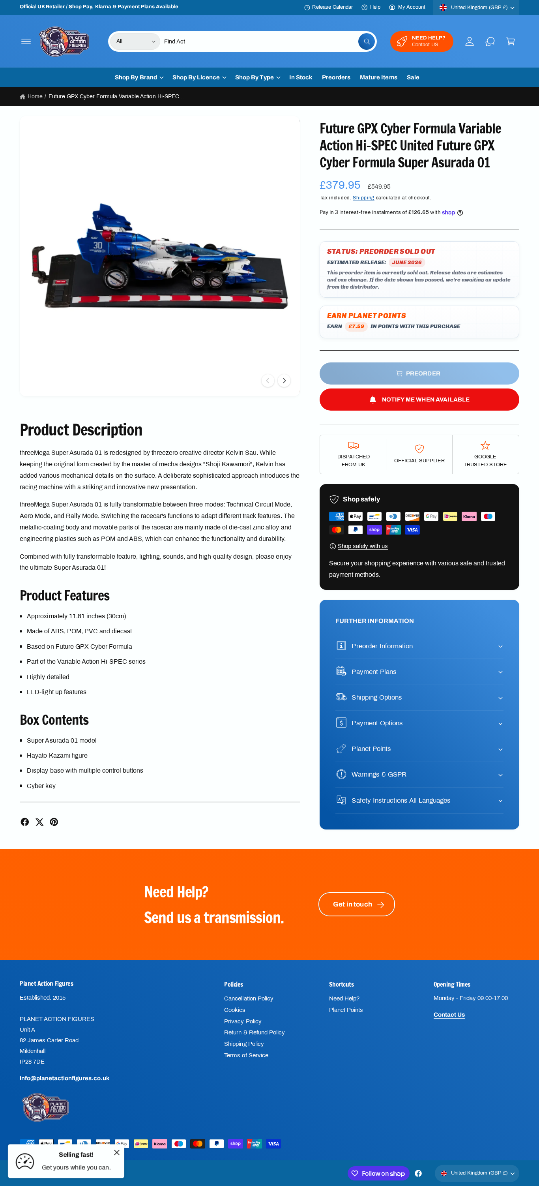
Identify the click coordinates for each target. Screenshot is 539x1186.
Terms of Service (246, 1055)
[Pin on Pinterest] (54, 822)
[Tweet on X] (39, 822)
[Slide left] (268, 380)
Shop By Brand (136, 77)
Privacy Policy (242, 1021)
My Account (411, 7)
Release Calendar (332, 7)
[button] (26, 41)
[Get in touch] (490, 41)
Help (375, 7)
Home (35, 96)
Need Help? (344, 998)
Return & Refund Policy (254, 1032)
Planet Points (346, 1010)
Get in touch (352, 904)
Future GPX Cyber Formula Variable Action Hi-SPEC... (116, 96)
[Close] (117, 1152)
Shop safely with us (363, 546)
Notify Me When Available (426, 399)
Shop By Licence (196, 77)
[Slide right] (284, 380)
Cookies (234, 1010)
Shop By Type (254, 77)
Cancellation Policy (248, 998)
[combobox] (269, 41)
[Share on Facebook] (25, 822)
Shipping (363, 198)
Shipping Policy (244, 1044)
